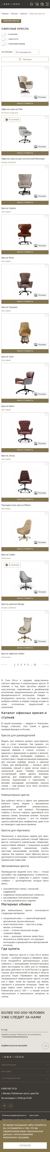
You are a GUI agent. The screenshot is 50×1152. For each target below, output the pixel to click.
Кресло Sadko (8, 555)
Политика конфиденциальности (14, 1115)
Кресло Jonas (8, 456)
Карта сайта (34, 1115)
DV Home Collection (9, 113)
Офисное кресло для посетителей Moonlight (23, 159)
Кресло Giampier (9, 307)
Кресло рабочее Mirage (12, 604)
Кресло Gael (7, 357)
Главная (5, 14)
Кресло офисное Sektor (12, 653)
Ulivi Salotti (6, 212)
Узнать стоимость (25, 103)
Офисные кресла (11, 21)
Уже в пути (13, 39)
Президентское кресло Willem (16, 505)
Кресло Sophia (8, 208)
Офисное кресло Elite (12, 109)
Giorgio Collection (8, 162)
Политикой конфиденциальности (15, 1037)
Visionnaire (6, 558)
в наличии (12, 34)
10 (35, 665)
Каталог (14, 14)
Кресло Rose (7, 258)
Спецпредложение (16, 44)
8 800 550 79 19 (9, 1088)
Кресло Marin (7, 406)
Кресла (24, 14)
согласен (25, 1145)
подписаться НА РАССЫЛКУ (14, 1046)
